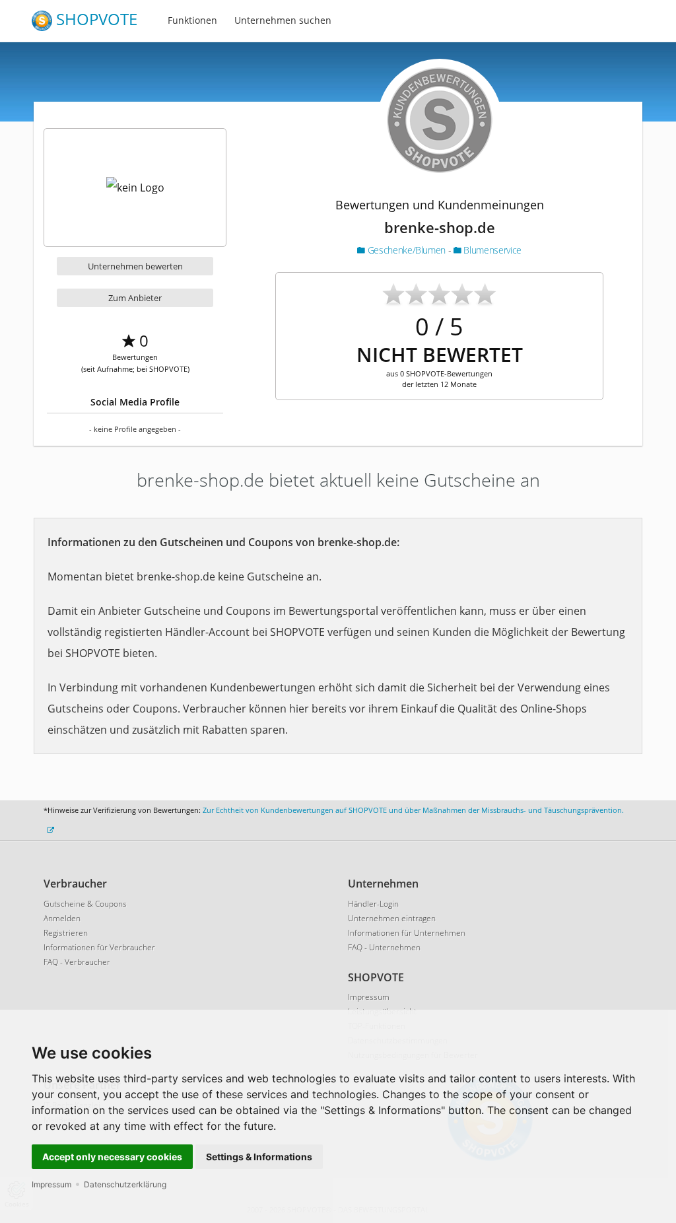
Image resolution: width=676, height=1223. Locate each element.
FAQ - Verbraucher (77, 961)
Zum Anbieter (135, 298)
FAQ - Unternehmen (384, 947)
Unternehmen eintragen (392, 918)
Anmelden (62, 918)
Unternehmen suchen (282, 20)
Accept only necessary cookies (112, 1156)
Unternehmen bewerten (135, 266)
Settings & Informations (259, 1156)
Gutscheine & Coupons (85, 903)
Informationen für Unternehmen (406, 932)
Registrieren (66, 932)
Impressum (51, 1184)
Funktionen (192, 20)
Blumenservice (491, 250)
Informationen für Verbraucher (99, 947)
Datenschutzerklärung (125, 1184)
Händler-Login (373, 903)
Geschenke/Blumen (406, 250)
